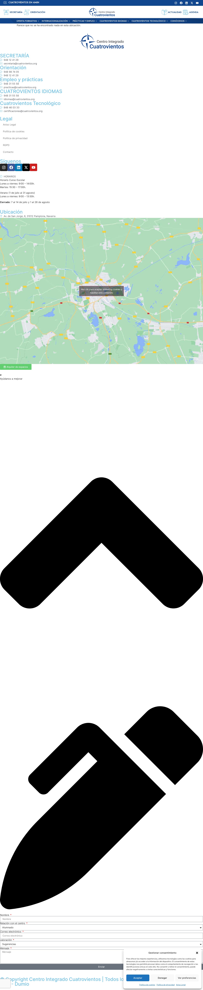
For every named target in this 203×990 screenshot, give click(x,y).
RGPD (6, 145)
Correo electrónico (11, 931)
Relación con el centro (13, 923)
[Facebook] (181, 3)
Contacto (8, 151)
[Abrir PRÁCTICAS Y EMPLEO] (96, 21)
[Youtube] (197, 3)
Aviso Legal (181, 985)
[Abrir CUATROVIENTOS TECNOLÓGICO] (167, 21)
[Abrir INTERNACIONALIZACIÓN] (69, 21)
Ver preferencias (187, 977)
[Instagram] (175, 3)
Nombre (5, 915)
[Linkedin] (186, 3)
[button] (197, 952)
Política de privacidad (166, 985)
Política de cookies (147, 985)
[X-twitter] (192, 3)
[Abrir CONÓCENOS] (186, 21)
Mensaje (5, 948)
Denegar (162, 977)
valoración (6, 940)
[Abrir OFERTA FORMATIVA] (38, 21)
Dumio (22, 984)
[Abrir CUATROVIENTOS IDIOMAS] (128, 21)
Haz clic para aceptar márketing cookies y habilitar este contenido (101, 291)
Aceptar (137, 977)
